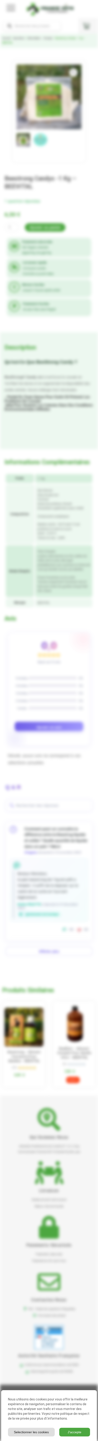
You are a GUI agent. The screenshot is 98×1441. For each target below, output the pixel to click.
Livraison (49, 1190)
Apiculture (18, 38)
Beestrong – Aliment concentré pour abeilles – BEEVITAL (24, 1056)
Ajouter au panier (45, 227)
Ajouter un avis (49, 727)
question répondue (22, 201)
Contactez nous (49, 1299)
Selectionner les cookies (31, 1432)
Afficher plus (49, 951)
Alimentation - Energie (39, 38)
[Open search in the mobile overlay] (32, 26)
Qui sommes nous (49, 1137)
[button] (73, 72)
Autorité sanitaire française (49, 1355)
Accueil (6, 38)
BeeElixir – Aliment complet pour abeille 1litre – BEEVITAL (74, 1053)
